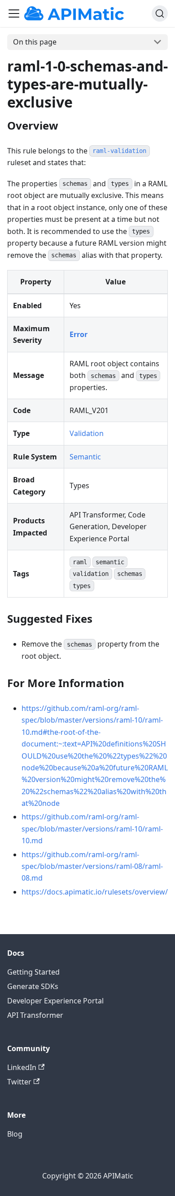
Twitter (19, 1082)
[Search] (160, 13)
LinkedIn (21, 1067)
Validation (87, 433)
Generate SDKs (32, 986)
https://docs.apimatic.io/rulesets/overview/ (95, 892)
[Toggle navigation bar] (14, 13)
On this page (35, 42)
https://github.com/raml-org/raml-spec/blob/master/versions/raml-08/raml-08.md (92, 866)
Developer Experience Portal (55, 1001)
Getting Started (33, 972)
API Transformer (35, 1015)
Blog (14, 1134)
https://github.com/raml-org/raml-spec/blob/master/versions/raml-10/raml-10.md (92, 828)
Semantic (85, 457)
